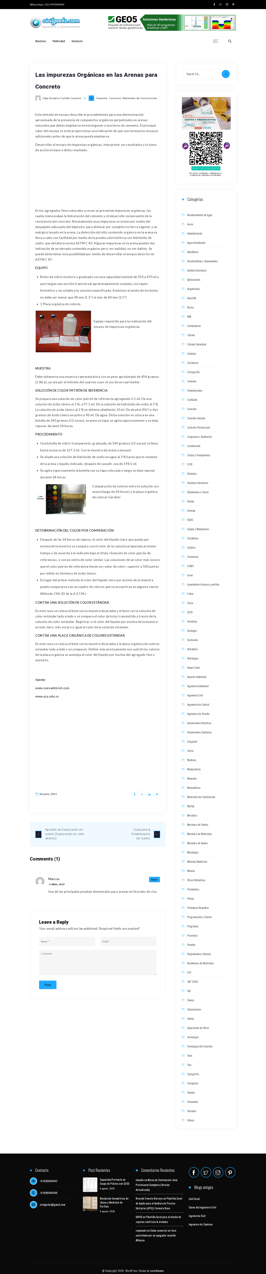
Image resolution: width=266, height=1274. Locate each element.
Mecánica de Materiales (199, 834)
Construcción (193, 446)
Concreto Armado (196, 418)
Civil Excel (194, 1199)
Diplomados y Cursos (198, 492)
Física (190, 603)
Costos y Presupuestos (198, 455)
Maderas (191, 760)
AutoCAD (191, 298)
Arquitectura (193, 289)
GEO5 (190, 612)
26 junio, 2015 (48, 793)
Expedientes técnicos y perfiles (203, 584)
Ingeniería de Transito (198, 714)
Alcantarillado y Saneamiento (202, 261)
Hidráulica (192, 649)
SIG (189, 991)
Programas (193, 926)
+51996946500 (49, 1193)
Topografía (193, 1074)
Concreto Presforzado (198, 427)
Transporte (192, 1083)
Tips (189, 1065)
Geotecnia (192, 640)
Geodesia (192, 621)
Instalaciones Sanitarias (199, 732)
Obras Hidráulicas (196, 880)
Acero (190, 224)
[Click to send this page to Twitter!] (142, 794)
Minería (191, 871)
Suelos (190, 1018)
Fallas (190, 594)
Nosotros (40, 41)
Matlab (190, 806)
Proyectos (192, 935)
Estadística (192, 538)
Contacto (77, 41)
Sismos (190, 1000)
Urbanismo (192, 1102)
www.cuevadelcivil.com (52, 688)
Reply (154, 879)
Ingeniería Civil (195, 695)
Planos (190, 898)
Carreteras (192, 363)
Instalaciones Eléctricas (199, 723)
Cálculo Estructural (196, 344)
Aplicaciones (193, 279)
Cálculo (191, 335)
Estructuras (192, 557)
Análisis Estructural (196, 270)
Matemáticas (193, 788)
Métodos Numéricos (197, 861)
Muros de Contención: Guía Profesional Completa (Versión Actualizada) (156, 1185)
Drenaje (191, 510)
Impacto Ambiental (196, 677)
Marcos (54, 879)
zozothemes (157, 1271)
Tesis (189, 1055)
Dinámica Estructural (197, 483)
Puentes (191, 945)
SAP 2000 (192, 981)
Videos (190, 1120)
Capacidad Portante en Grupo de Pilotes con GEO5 (115, 1181)
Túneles (191, 1092)
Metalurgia (193, 852)
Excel (190, 575)
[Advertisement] (97, 181)
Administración (194, 233)
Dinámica (192, 473)
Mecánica (192, 815)
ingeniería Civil (197, 1216)
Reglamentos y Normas (199, 954)
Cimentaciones (194, 390)
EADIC (190, 520)
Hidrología (192, 658)
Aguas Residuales (196, 243)
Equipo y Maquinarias (198, 529)
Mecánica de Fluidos (197, 824)
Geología (192, 630)
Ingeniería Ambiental (198, 686)
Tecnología (193, 1037)
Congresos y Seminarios (199, 436)
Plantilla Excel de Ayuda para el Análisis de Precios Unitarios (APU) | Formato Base (159, 1203)
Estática (191, 547)
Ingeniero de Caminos (201, 1224)
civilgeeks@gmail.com (52, 1204)
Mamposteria (193, 769)
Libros (190, 751)
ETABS (190, 566)
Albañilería (192, 252)
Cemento (101, 98)
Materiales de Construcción (140, 98)
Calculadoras (194, 326)
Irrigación (192, 741)
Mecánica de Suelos (197, 843)
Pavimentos (193, 889)
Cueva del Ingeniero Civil (202, 1207)
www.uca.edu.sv (47, 696)
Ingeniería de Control (198, 704)
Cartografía (193, 372)
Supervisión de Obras (198, 1028)
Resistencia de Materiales (200, 963)
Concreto (115, 98)
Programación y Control (199, 917)
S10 (189, 972)
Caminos (191, 353)
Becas (190, 307)
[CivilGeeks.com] (55, 23)
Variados (191, 1111)
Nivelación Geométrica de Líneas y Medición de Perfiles (114, 1202)
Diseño (190, 501)
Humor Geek (193, 667)
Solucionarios (194, 1009)
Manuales (192, 778)
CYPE (190, 464)
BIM (189, 316)
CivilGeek (192, 400)
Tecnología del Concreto (200, 1046)
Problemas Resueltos (198, 908)
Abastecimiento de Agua (199, 215)
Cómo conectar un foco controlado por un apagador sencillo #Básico (156, 1235)
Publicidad (59, 41)
